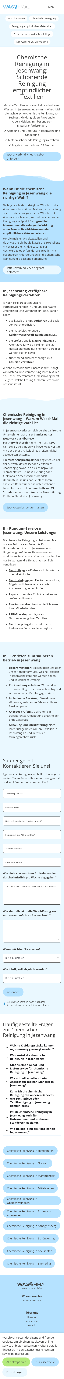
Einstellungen (14, 1372)
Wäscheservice (16, 18)
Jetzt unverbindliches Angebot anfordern (25, 156)
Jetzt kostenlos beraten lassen (25, 507)
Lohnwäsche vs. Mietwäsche (32, 41)
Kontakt (32, 1325)
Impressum (21, 1353)
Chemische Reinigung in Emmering (29, 1263)
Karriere (32, 1317)
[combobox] (32, 958)
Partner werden (32, 1300)
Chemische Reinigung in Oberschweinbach (22, 1201)
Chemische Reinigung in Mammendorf (31, 1176)
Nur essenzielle (45, 1362)
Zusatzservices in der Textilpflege (32, 34)
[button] (32, 1047)
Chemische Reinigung (44, 18)
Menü (51, 7)
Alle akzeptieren (16, 1362)
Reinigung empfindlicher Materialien (32, 26)
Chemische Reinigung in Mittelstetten (30, 1188)
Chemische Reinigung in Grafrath (27, 1163)
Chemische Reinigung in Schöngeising (31, 1238)
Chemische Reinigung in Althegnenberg (31, 1226)
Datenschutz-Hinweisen (39, 1349)
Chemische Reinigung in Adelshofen (29, 1251)
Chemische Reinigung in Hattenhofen (30, 1150)
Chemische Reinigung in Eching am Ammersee (29, 1213)
